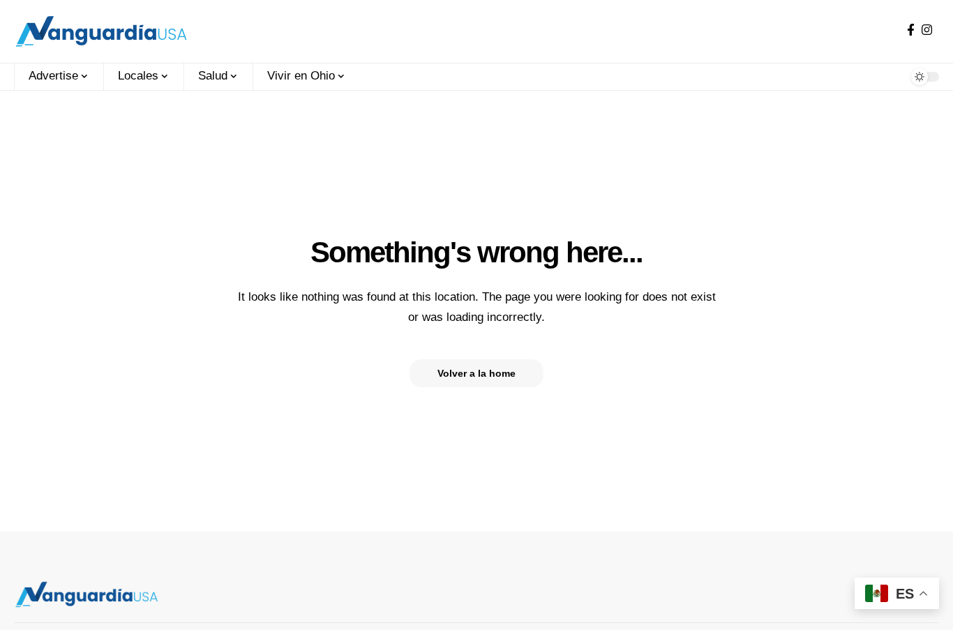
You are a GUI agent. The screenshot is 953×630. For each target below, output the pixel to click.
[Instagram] (927, 30)
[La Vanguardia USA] (101, 31)
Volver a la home (476, 373)
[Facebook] (910, 30)
